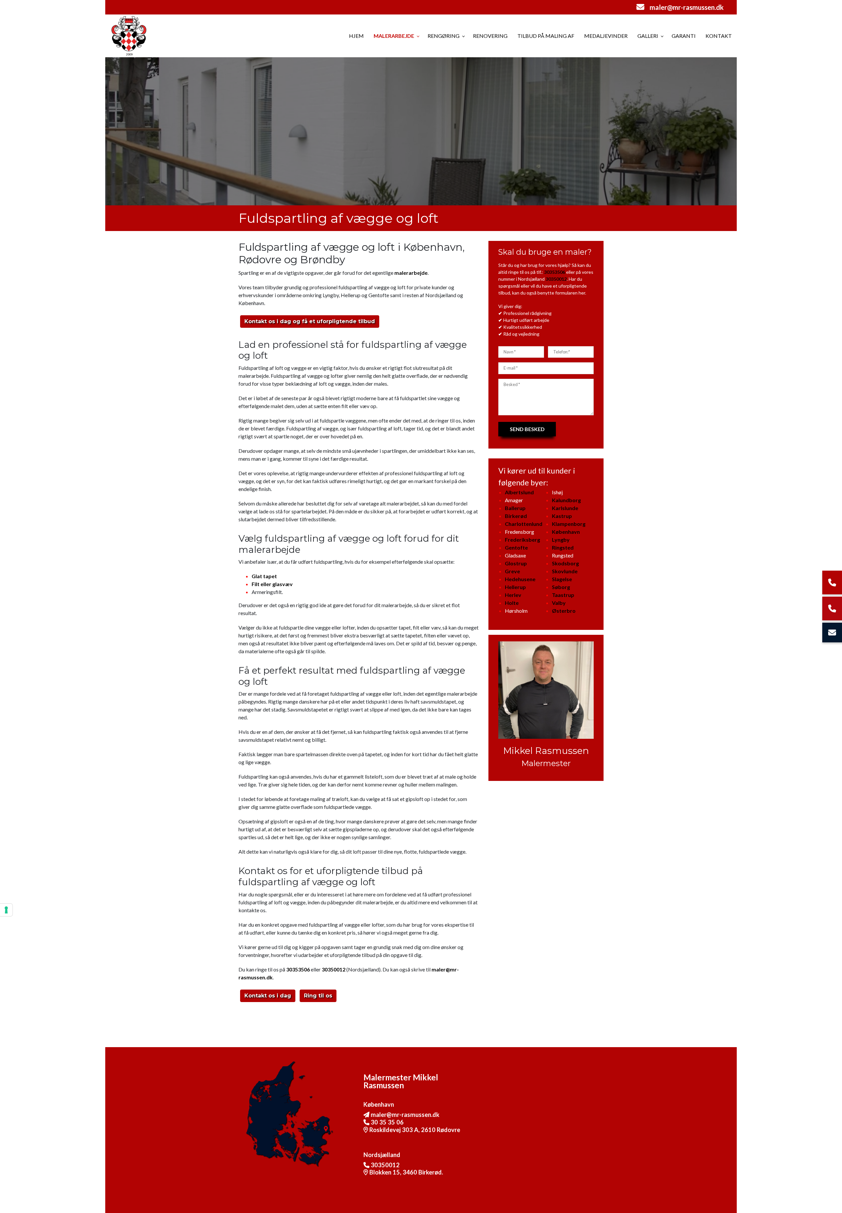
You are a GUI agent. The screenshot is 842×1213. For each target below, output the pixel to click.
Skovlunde (565, 571)
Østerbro (564, 610)
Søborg (561, 587)
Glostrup (516, 563)
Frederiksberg (522, 539)
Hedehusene (520, 579)
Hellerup (515, 587)
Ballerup (515, 508)
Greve (512, 571)
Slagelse (562, 579)
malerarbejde (411, 273)
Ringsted (563, 547)
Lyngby (561, 539)
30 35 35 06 (386, 1122)
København (566, 532)
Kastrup (562, 516)
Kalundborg (566, 500)
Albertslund (519, 492)
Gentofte (516, 547)
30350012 (333, 969)
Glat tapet (264, 576)
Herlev (513, 595)
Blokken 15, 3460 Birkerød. (406, 1172)
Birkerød (516, 516)
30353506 (298, 969)
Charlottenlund (523, 524)
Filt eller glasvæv (272, 584)
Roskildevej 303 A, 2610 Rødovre (414, 1129)
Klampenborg (568, 524)
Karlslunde (565, 508)
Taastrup (563, 595)
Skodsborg (565, 563)
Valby (559, 603)
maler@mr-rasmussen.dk (687, 7)
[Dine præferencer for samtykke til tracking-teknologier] (6, 910)
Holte (512, 603)
